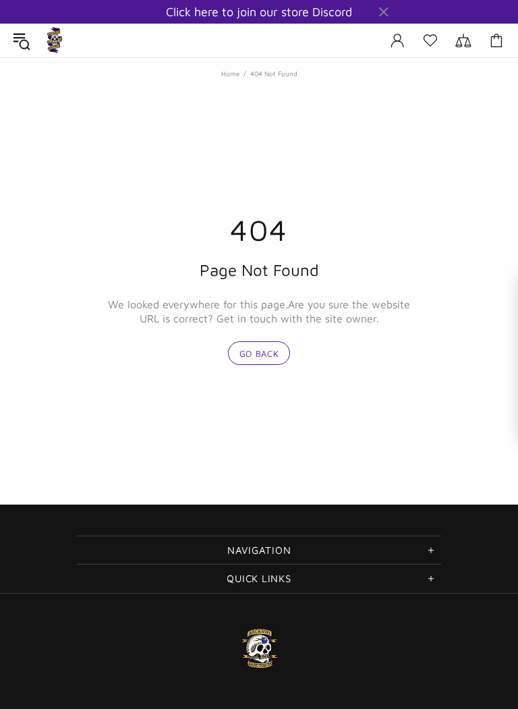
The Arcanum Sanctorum (54, 40)
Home (230, 73)
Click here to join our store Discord (259, 12)
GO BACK (259, 353)
